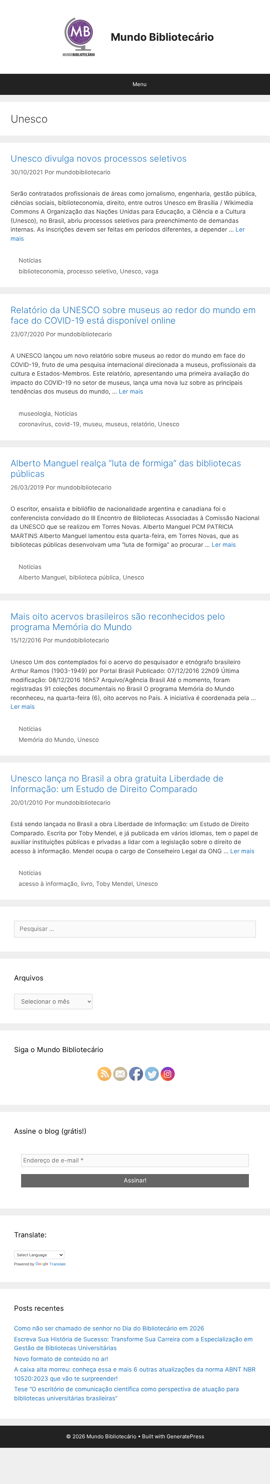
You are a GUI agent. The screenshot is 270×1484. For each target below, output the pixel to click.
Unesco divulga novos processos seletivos (99, 158)
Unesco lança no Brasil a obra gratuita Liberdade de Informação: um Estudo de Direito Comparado (117, 783)
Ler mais (131, 391)
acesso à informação (48, 883)
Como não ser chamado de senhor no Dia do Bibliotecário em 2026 (109, 1328)
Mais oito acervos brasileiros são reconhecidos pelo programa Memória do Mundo (118, 621)
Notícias (30, 260)
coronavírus (35, 424)
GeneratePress (185, 1436)
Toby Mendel (114, 883)
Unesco (130, 271)
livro (86, 883)
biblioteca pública (94, 577)
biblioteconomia (41, 271)
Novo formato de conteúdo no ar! (61, 1358)
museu (92, 424)
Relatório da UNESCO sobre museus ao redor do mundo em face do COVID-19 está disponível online (133, 315)
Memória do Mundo (46, 739)
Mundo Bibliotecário (162, 37)
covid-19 (67, 424)
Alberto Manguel (42, 577)
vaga (152, 271)
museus (116, 424)
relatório (142, 424)
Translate (58, 1264)
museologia (35, 413)
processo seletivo (91, 271)
